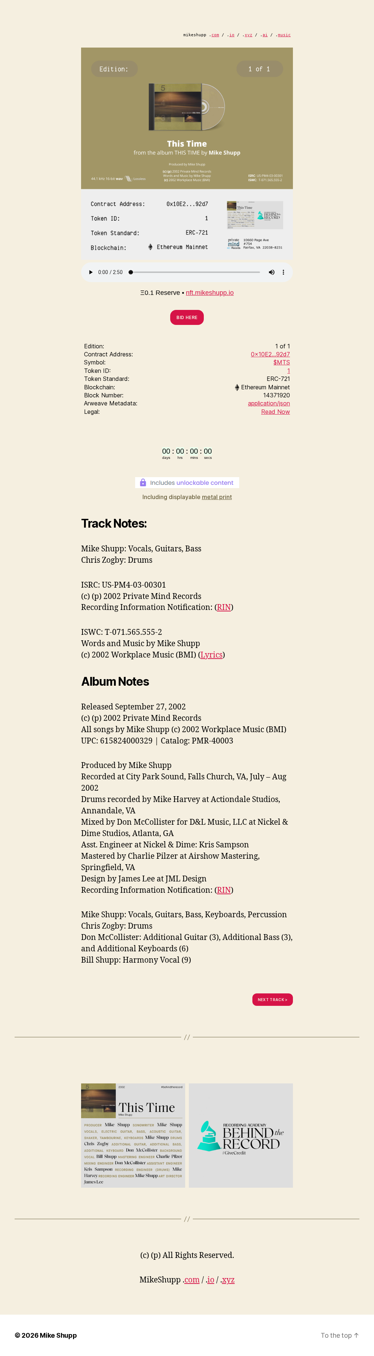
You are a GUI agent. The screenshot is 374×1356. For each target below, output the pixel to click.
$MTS (282, 362)
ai (265, 35)
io (231, 35)
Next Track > (273, 999)
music (284, 35)
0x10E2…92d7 (270, 354)
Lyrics (211, 655)
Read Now (275, 411)
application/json (269, 403)
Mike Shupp (58, 1335)
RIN (224, 608)
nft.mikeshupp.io (210, 292)
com (215, 35)
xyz (248, 35)
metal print (217, 497)
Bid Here (186, 317)
